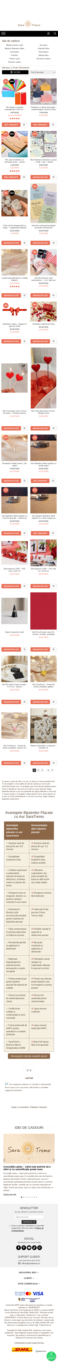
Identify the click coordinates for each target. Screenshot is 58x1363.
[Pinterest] (23, 1247)
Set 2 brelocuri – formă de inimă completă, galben (43, 685)
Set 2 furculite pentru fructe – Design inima (43, 412)
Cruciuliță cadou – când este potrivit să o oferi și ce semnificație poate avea (27, 1168)
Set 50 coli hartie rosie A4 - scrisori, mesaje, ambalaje (43, 633)
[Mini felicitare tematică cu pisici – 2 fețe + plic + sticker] (43, 144)
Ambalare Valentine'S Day (44, 324)
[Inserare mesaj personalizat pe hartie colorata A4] (43, 203)
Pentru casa (14, 58)
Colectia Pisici (43, 48)
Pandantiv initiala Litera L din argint (14, 464)
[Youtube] (29, 1247)
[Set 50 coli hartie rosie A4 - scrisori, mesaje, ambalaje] (43, 611)
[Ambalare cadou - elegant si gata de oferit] (14, 311)
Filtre (16, 72)
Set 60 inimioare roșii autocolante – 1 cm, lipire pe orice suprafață (43, 279)
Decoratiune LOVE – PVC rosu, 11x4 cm (14, 570)
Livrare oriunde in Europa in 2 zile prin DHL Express (22, 1353)
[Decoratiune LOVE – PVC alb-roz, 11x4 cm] (43, 552)
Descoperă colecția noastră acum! (29, 1056)
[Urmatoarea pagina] (52, 770)
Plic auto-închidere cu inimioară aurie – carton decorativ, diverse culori (14, 161)
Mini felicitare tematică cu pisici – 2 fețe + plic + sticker (43, 161)
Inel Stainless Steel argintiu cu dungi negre (43, 464)
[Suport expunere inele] (14, 611)
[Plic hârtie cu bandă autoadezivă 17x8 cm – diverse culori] (14, 91)
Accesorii (43, 45)
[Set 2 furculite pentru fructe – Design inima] (43, 378)
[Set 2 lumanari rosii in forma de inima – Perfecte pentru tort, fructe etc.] (14, 378)
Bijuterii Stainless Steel (14, 48)
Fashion (14, 55)
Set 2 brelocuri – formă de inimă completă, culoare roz (14, 747)
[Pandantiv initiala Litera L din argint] (14, 448)
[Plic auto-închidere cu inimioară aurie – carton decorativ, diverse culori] (14, 144)
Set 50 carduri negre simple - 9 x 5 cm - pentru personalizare (14, 685)
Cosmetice (14, 52)
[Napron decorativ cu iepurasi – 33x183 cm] (43, 725)
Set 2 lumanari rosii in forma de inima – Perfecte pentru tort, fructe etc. (15, 412)
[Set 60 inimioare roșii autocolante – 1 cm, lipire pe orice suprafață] (43, 262)
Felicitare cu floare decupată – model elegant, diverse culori (44, 108)
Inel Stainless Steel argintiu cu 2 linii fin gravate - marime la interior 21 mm (14, 517)
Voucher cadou (14, 62)
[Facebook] (18, 1247)
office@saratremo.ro (30, 1263)
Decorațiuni (43, 52)
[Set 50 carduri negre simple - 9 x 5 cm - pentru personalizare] (14, 669)
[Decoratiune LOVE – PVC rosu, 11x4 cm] (14, 553)
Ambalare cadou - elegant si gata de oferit (15, 325)
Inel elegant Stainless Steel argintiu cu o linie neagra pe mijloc (43, 517)
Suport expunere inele (14, 632)
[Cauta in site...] (55, 33)
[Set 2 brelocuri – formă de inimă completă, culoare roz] (14, 725)
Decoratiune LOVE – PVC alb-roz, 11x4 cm (43, 570)
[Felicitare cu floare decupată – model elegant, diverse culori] (43, 91)
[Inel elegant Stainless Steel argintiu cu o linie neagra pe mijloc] (43, 500)
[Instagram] (39, 1247)
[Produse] (3, 34)
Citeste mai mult (9, 1194)
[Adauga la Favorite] (24, 125)
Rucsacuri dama (43, 58)
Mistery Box (44, 55)
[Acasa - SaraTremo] (29, 24)
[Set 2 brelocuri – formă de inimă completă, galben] (43, 669)
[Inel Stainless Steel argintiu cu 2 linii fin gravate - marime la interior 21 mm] (14, 500)
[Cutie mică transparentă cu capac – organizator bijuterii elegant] (14, 203)
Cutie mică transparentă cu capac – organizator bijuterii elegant (14, 226)
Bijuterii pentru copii (14, 45)
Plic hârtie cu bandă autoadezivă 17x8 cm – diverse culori (14, 108)
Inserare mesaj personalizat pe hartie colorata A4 (43, 226)
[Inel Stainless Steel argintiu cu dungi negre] (43, 448)
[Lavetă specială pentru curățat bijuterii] (14, 262)
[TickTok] (34, 1247)
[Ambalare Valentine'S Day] (43, 311)
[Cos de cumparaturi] (48, 33)
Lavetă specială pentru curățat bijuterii (15, 279)
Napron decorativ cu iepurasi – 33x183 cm (43, 747)
